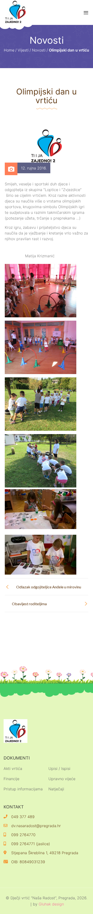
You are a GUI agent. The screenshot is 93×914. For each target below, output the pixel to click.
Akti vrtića (13, 768)
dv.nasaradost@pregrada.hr (36, 825)
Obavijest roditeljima (29, 603)
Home (9, 50)
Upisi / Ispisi (59, 768)
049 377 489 (23, 816)
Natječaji (56, 789)
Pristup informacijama (23, 789)
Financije (11, 778)
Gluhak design (51, 904)
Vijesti (23, 50)
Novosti (39, 50)
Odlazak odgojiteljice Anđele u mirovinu (48, 587)
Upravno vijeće (61, 778)
